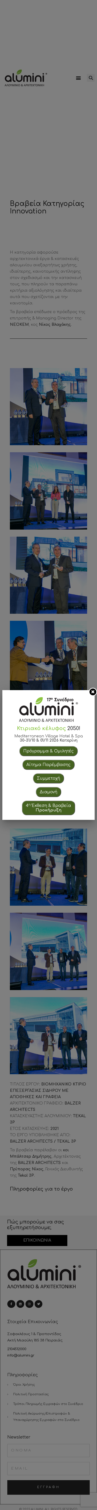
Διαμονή (48, 792)
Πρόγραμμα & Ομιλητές (48, 751)
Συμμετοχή (48, 778)
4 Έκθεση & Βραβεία (48, 807)
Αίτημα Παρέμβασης (48, 765)
